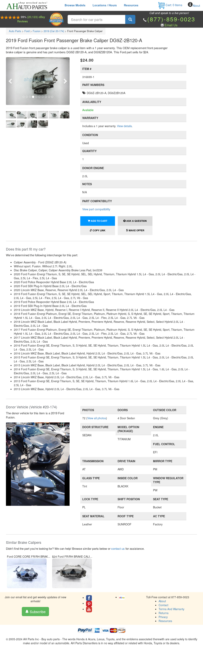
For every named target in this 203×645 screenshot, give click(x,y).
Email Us (171, 25)
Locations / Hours (105, 5)
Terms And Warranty (171, 609)
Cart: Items (173, 5)
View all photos (96, 418)
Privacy (163, 617)
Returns (164, 613)
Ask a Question (136, 221)
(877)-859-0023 (171, 19)
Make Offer (136, 230)
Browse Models (75, 5)
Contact (163, 605)
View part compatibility (96, 209)
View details (124, 126)
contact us (118, 548)
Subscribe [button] (37, 611)
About (196, 6)
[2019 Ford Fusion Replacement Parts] (38, 446)
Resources (131, 5)
